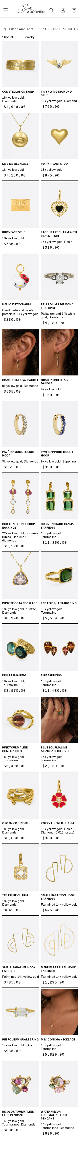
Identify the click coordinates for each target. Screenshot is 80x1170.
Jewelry (29, 37)
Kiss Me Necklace (15, 164)
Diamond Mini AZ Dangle (20, 380)
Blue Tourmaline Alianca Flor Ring (55, 749)
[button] (5, 10)
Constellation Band (18, 91)
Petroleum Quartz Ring (20, 1039)
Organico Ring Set (16, 823)
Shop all (8, 37)
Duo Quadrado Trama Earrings (57, 525)
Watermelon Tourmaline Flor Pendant (54, 1115)
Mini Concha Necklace (58, 1039)
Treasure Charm (15, 895)
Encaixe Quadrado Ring (59, 603)
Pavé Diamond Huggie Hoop (18, 453)
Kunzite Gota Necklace (19, 603)
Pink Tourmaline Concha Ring (15, 749)
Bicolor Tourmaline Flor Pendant (18, 1113)
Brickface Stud (13, 232)
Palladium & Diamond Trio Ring (57, 306)
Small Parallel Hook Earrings (18, 969)
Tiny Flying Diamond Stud (56, 93)
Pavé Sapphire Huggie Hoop (57, 453)
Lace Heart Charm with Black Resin (59, 234)
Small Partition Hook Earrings (58, 897)
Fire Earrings (51, 675)
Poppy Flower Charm (57, 823)
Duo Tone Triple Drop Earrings (18, 525)
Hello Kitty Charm (16, 304)
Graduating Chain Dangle (55, 381)
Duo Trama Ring (14, 675)
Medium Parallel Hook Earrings (58, 969)
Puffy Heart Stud (54, 164)
